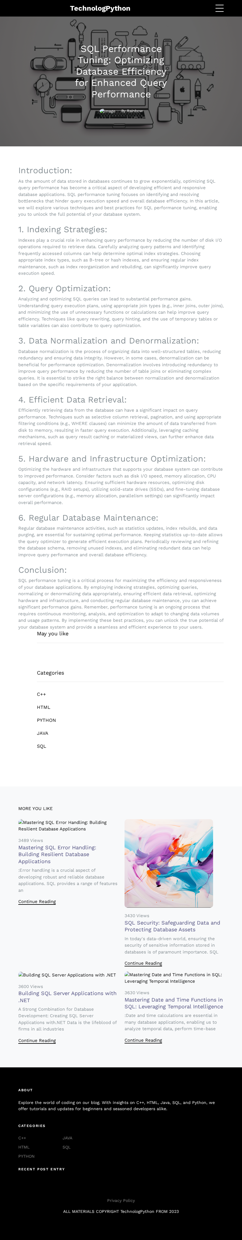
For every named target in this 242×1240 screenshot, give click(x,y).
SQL (41, 746)
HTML (43, 707)
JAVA (42, 733)
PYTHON (46, 720)
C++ (41, 694)
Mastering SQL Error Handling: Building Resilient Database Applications (57, 854)
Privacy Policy (121, 1200)
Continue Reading (37, 901)
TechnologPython (100, 8)
